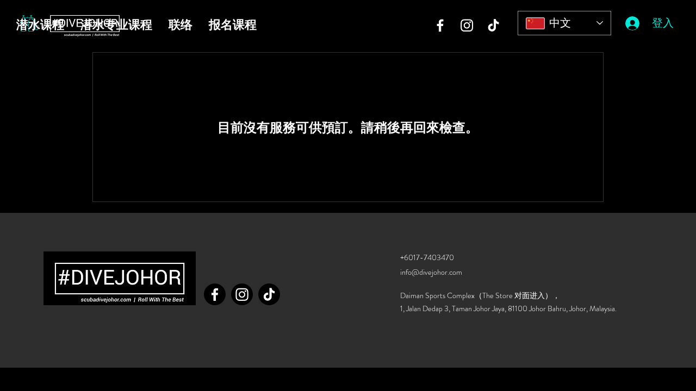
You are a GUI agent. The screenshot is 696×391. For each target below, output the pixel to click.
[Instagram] (466, 25)
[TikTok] (493, 25)
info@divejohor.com (431, 272)
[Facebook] (440, 25)
